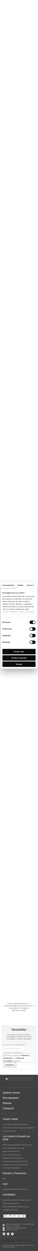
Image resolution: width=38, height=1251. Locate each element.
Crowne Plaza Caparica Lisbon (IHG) (15, 1161)
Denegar (19, 664)
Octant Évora (17, 1128)
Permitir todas (19, 652)
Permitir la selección (19, 658)
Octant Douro (7, 1128)
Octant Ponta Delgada (10, 1124)
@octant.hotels (19, 1010)
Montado (14, 1189)
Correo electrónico (14, 1045)
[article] (19, 1037)
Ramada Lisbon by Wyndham (13, 1158)
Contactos (8, 1108)
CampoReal (7, 1189)
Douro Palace (7, 1148)
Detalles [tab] (20, 585)
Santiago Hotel (8, 1165)
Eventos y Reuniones (14, 1173)
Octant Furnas (23, 1124)
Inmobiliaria (9, 1194)
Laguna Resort (8, 1200)
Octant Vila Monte (28, 1128)
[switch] (33, 629)
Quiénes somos (11, 1092)
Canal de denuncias (8, 1242)
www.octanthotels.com (17, 1003)
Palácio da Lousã (18, 1148)
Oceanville (27, 1200)
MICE (4, 1178)
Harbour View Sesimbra (11, 1203)
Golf (5, 1183)
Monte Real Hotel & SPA (11, 1151)
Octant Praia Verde (9, 1131)
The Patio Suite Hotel (20, 1165)
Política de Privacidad (9, 1240)
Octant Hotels (10, 1119)
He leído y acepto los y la (16, 1058)
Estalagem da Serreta (10, 1210)
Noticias (7, 1103)
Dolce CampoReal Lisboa (12, 1155)
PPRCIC (31, 1240)
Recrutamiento (11, 1097)
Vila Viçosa (24, 1206)
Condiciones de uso (21, 1240)
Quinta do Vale (22, 1189)
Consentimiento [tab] (8, 585)
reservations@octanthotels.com (18, 1005)
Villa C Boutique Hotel (10, 1145)
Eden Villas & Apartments (12, 1168)
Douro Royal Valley (24, 1145)
